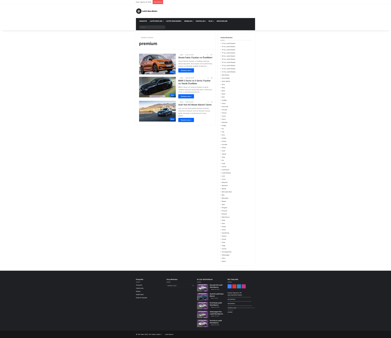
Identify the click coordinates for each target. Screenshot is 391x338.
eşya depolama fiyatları (235, 295)
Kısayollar (200, 21)
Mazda (224, 188)
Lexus (224, 179)
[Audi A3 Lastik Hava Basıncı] (202, 296)
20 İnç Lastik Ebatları (229, 62)
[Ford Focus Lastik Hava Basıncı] (202, 323)
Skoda (224, 226)
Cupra (224, 116)
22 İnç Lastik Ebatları (228, 68)
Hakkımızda (139, 288)
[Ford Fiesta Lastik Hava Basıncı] (202, 305)
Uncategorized (226, 252)
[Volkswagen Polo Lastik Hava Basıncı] (202, 314)
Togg (223, 245)
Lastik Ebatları (156, 21)
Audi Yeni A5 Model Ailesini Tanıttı (195, 104)
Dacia (224, 119)
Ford (223, 135)
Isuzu (223, 151)
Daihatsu (225, 122)
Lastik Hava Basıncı (173, 21)
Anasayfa (143, 21)
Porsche (224, 211)
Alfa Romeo (225, 75)
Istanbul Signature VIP (235, 293)
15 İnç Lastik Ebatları (228, 46)
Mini (223, 195)
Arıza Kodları (222, 21)
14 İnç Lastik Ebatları (228, 43)
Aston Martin (226, 81)
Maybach (225, 185)
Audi (223, 84)
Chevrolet (225, 106)
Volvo (223, 258)
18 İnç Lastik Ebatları (228, 56)
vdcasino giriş (232, 308)
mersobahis (231, 303)
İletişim (138, 291)
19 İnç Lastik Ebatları (228, 59)
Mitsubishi (225, 198)
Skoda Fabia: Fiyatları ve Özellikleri (195, 57)
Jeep (223, 157)
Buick (223, 94)
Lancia (224, 166)
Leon (223, 176)
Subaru (224, 236)
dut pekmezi (231, 299)
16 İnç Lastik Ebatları (228, 50)
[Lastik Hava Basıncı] (147, 11)
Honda (224, 141)
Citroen (224, 113)
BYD (223, 97)
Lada (223, 163)
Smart (224, 230)
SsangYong (225, 233)
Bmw (223, 91)
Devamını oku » (186, 70)
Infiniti (224, 147)
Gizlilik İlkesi (140, 294)
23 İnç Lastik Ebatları (229, 72)
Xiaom (224, 261)
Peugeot (224, 207)
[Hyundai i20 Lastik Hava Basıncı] (202, 287)
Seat (223, 223)
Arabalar (188, 21)
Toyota (224, 248)
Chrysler (224, 110)
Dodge (224, 125)
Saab (223, 220)
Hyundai (224, 144)
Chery (224, 103)
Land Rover (225, 170)
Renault (224, 214)
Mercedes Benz (227, 192)
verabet (230, 312)
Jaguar (224, 154)
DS (223, 128)
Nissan (224, 201)
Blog (211, 21)
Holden (224, 138)
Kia (223, 160)
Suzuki (224, 239)
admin (181, 55)
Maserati (224, 182)
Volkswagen (226, 255)
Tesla (223, 242)
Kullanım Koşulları (141, 297)
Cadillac (224, 100)
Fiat (223, 132)
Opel (223, 204)
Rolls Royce (225, 217)
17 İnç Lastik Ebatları (228, 53)
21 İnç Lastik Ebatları (228, 65)
